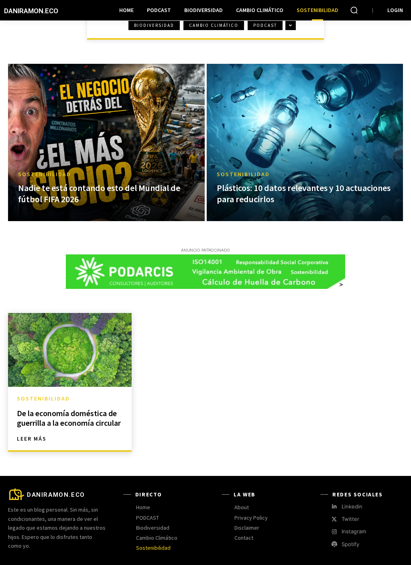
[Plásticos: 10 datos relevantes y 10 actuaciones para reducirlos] (305, 142)
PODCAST (265, 25)
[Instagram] (334, 532)
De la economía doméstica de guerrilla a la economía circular (69, 418)
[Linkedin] (334, 507)
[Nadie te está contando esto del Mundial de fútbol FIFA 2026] (106, 142)
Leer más (32, 438)
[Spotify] (334, 544)
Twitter (350, 519)
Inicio (17, 33)
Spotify (350, 544)
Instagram (354, 531)
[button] (354, 10)
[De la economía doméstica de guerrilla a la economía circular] (70, 350)
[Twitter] (334, 519)
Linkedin (352, 506)
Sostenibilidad (44, 174)
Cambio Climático (213, 25)
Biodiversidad (154, 25)
